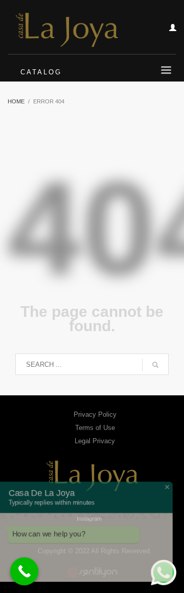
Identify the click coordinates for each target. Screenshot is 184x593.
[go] (155, 364)
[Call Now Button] (24, 571)
